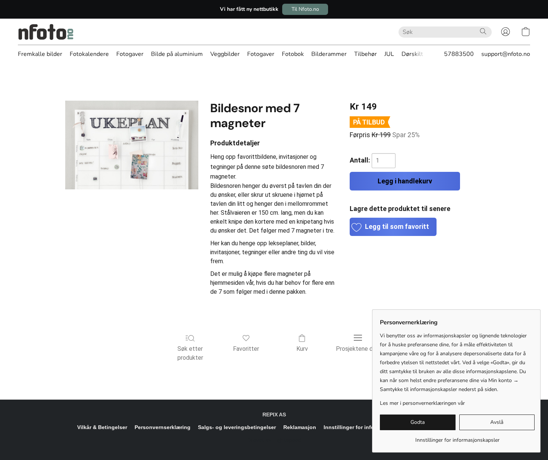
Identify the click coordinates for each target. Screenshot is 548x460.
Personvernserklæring (162, 427)
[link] (457, 437)
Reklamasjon (299, 427)
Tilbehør (365, 54)
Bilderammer (329, 54)
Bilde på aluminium (177, 54)
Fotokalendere (89, 54)
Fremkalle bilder (40, 54)
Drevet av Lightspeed (274, 440)
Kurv (302, 348)
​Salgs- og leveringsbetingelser (237, 427)
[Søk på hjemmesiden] (483, 31)
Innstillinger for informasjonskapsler (370, 427)
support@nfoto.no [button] (505, 54)
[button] (305, 9)
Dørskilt (412, 54)
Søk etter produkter (190, 353)
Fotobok (293, 54)
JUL (389, 54)
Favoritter (246, 348)
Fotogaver (130, 54)
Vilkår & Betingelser (102, 427)
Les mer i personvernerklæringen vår (422, 403)
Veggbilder (225, 54)
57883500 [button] (459, 54)
